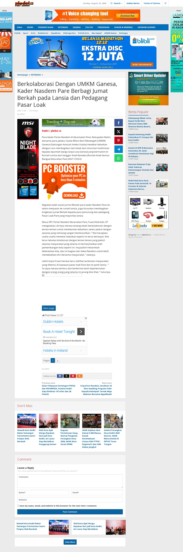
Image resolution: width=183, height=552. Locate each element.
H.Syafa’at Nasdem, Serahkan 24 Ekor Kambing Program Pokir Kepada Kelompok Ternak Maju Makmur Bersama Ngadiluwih (96, 388)
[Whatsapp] (118, 158)
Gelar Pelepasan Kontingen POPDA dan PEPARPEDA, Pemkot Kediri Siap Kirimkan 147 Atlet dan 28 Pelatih (58, 388)
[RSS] (80, 376)
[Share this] (118, 122)
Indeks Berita (159, 235)
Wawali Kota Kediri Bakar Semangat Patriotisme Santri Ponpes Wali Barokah (26, 436)
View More (70, 542)
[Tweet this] (118, 131)
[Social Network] (165, 3)
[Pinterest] (73, 376)
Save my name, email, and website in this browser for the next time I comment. (58, 505)
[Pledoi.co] (24, 3)
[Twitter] (66, 376)
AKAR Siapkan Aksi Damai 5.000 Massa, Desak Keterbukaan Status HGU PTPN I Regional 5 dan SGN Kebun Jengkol (91, 438)
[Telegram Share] (118, 149)
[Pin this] (118, 140)
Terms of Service (135, 237)
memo (139, 235)
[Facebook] (60, 376)
